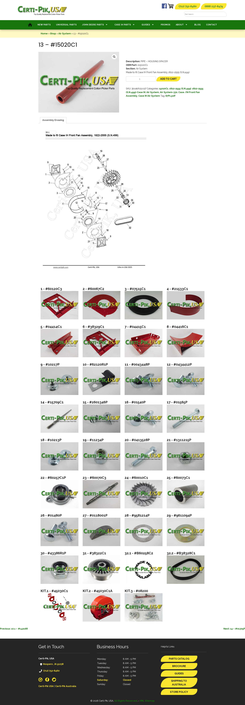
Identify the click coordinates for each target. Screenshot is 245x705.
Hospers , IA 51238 (53, 664)
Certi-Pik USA (46, 686)
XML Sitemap (147, 700)
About (180, 25)
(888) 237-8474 (214, 6)
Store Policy (179, 691)
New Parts (44, 25)
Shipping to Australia (179, 682)
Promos (165, 25)
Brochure (179, 666)
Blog (197, 25)
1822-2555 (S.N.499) (180, 88)
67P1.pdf (170, 95)
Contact (211, 25)
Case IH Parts (123, 25)
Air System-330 (168, 92)
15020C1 (163, 88)
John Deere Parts (93, 25)
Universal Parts (66, 25)
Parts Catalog (179, 658)
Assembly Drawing (53, 120)
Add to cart (168, 78)
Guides (146, 25)
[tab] (53, 120)
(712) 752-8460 (188, 6)
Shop (53, 33)
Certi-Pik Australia (65, 686)
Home (44, 33)
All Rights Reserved (125, 700)
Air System (64, 33)
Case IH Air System (149, 95)
